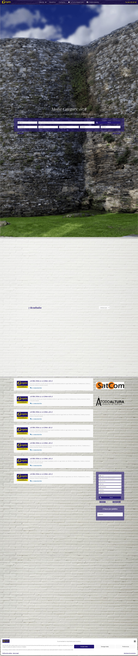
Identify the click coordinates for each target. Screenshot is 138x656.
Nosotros (52, 2)
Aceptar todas (84, 646)
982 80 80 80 (131, 2)
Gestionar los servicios (130, 653)
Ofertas (41, 2)
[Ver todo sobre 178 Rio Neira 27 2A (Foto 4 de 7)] (53, 415)
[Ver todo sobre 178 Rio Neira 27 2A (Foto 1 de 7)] (53, 431)
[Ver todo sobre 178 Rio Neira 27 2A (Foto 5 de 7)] (53, 446)
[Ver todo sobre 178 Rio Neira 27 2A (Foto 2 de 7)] (53, 477)
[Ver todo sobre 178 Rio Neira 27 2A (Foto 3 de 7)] (53, 462)
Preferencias (125, 646)
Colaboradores (93, 2)
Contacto (62, 2)
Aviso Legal (16, 653)
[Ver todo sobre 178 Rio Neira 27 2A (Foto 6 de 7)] (53, 400)
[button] (135, 641)
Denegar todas (105, 646)
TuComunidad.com (77, 2)
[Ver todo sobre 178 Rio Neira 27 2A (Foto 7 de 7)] (53, 384)
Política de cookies (7, 653)
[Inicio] (6, 2)
